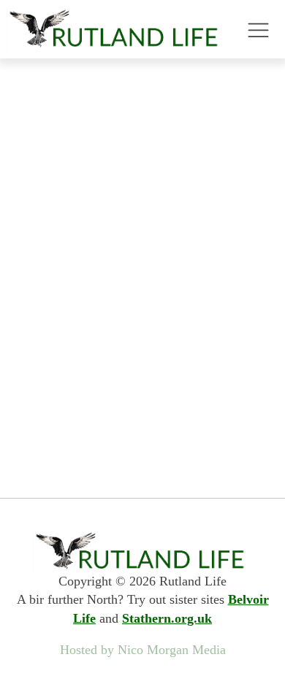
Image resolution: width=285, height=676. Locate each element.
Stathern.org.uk (167, 618)
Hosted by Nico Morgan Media (143, 649)
